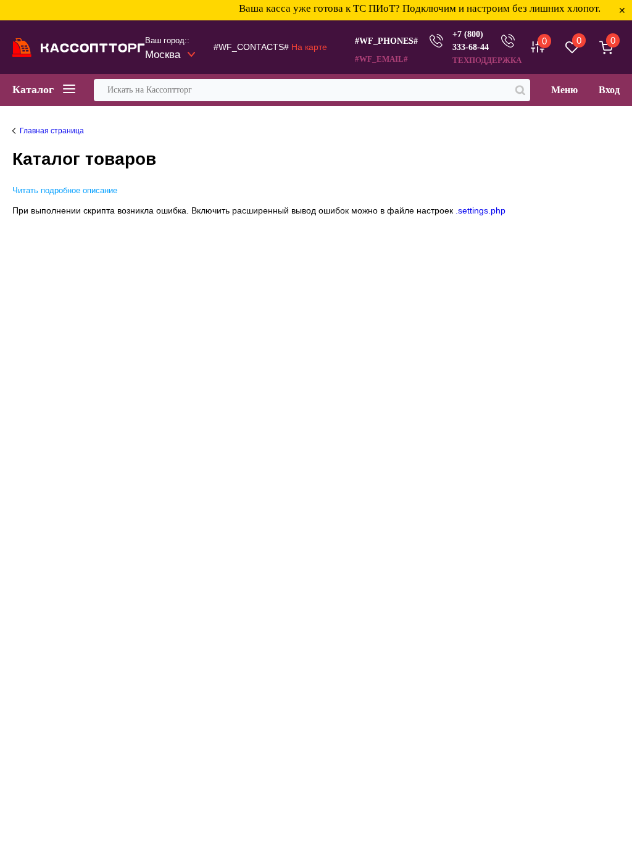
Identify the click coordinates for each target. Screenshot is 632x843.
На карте (309, 47)
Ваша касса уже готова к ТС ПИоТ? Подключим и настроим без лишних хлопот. (407, 8)
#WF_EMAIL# (381, 59)
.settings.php (480, 210)
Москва (162, 54)
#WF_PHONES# (386, 41)
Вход (609, 90)
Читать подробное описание (64, 190)
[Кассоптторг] (78, 47)
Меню (564, 90)
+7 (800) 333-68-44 (470, 41)
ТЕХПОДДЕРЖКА (487, 60)
